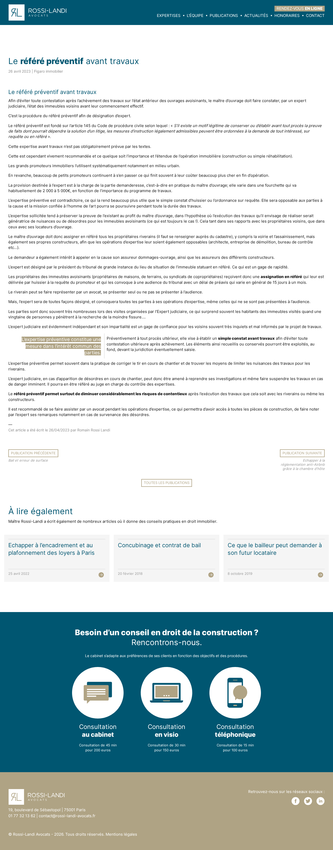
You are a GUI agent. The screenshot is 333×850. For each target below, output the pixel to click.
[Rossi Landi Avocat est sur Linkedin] (320, 801)
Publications (224, 15)
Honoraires (287, 15)
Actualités (256, 15)
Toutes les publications (166, 483)
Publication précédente (33, 453)
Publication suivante (302, 453)
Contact (315, 15)
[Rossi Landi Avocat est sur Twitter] (308, 801)
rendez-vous (300, 8)
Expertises (169, 15)
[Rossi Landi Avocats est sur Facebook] (295, 801)
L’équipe (195, 15)
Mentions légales (121, 834)
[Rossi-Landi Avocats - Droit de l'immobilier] (39, 12)
